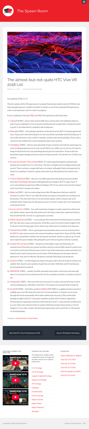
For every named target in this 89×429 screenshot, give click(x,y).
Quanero (13, 261)
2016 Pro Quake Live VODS (71, 371)
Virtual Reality (32, 318)
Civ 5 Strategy (37, 368)
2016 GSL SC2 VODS (68, 359)
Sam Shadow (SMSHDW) (32, 89)
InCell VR (14, 289)
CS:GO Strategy (37, 372)
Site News (35, 411)
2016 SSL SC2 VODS (68, 364)
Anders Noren (76, 423)
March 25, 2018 (13, 89)
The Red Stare (15, 230)
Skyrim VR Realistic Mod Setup (68, 333)
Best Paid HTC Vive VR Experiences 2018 (24, 333)
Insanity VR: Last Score (19, 244)
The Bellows (15, 145)
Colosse (13, 121)
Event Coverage (37, 396)
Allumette (14, 131)
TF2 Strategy (36, 384)
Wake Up (13, 192)
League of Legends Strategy (42, 376)
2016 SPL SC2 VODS (68, 367)
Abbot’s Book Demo (18, 219)
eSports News (37, 403)
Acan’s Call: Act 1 (17, 209)
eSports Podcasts (38, 407)
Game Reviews (21, 318)
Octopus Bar (15, 282)
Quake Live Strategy (39, 380)
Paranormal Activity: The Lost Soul (23, 162)
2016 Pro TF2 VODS (68, 375)
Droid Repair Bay (25, 182)
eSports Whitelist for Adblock (71, 356)
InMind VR (45, 289)
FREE (32, 115)
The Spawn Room (32, 11)
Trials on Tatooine (17, 179)
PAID (40, 115)
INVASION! (15, 271)
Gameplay (35, 388)
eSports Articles (37, 399)
